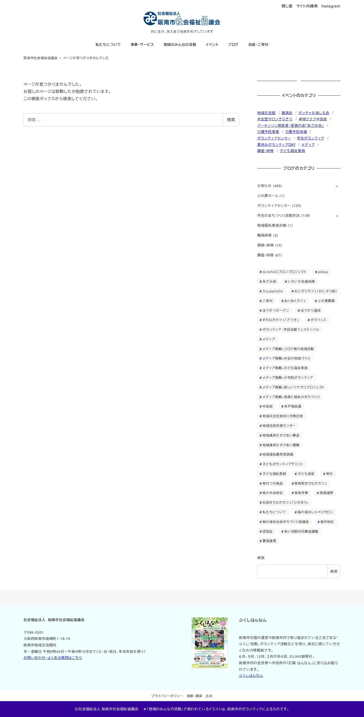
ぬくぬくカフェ (295, 300)
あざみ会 (269, 281)
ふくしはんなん (251, 675)
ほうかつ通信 (311, 310)
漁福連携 (326, 492)
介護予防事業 (268, 131)
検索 (231, 119)
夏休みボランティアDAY (276, 144)
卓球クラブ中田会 (313, 118)
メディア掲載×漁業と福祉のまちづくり (291, 396)
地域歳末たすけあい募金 (281, 435)
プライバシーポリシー (167, 695)
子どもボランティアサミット (282, 464)
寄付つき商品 (272, 483)
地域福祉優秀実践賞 (277, 454)
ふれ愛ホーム (268, 195)
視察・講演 (194, 695)
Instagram (330, 5)
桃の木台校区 (272, 492)
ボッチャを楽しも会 (313, 112)
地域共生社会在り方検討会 (282, 416)
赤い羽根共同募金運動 (301, 531)
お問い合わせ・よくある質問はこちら (53, 657)
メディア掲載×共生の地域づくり (286, 358)
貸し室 (287, 5)
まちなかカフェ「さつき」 (280, 319)
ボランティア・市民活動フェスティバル (290, 329)
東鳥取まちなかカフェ (310, 483)
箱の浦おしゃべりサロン (315, 512)
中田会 (267, 406)
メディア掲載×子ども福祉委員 (285, 367)
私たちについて (274, 512)
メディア (308, 144)
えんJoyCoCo (272, 291)
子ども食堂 (306, 473)
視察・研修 (265, 245)
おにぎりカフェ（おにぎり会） (315, 291)
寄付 (329, 473)
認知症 (267, 531)
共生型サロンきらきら (275, 118)
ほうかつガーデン (275, 310)
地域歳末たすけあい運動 (281, 444)
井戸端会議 (292, 406)
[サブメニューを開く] (336, 186)
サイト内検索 (307, 5)
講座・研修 (265, 150)
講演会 (287, 112)
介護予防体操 (296, 131)
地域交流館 (266, 112)
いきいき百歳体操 (301, 281)
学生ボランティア (310, 138)
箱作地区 (327, 521)
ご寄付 (267, 300)
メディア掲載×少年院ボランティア (287, 377)
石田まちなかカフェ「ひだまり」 (285, 502)
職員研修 (264, 235)
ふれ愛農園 (326, 300)
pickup (323, 271)
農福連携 (269, 540)
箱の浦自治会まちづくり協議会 (285, 521)
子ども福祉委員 (292, 150)
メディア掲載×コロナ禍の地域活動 (288, 348)
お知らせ (264, 185)
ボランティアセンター (274, 138)
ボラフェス (318, 319)
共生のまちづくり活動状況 (278, 215)
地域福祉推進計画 (271, 225)
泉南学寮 (301, 492)
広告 (209, 695)
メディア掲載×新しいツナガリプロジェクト (293, 387)
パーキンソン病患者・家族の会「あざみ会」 (290, 125)
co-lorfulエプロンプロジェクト (284, 271)
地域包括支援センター (278, 425)
